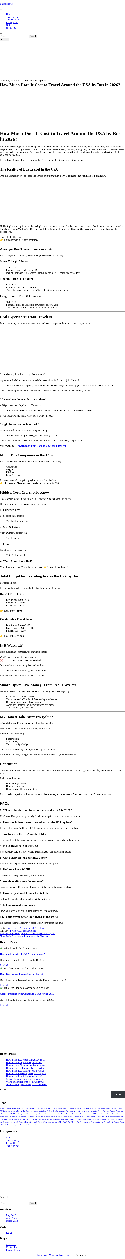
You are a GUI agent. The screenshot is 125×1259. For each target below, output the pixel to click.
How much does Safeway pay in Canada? (26, 1070)
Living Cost (12, 22)
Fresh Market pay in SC (54, 1116)
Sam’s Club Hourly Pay (71, 1122)
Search (33, 36)
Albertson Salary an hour (76, 1108)
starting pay (99, 1122)
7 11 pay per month (29, 1108)
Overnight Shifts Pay (91, 1119)
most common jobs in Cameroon (72, 1119)
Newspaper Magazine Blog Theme (54, 1255)
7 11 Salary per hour (44, 1108)
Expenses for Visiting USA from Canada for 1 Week (102, 1114)
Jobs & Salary (13, 19)
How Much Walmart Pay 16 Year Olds (27, 1119)
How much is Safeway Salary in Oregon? (26, 1073)
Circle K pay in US (20, 1114)
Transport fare (13, 17)
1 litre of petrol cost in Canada (10, 1108)
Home (9, 14)
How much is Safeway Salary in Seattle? (25, 1068)
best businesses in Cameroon (63, 1111)
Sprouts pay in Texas (87, 1122)
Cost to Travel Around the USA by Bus (25, 928)
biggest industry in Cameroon (84, 1111)
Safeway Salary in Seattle (45, 1122)
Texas (122, 1122)
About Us (11, 1244)
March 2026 (12, 1220)
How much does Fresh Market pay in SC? (26, 1059)
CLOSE (4, 39)
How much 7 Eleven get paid (97, 1116)
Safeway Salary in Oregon (26, 1122)
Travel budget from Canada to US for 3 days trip (41, 446)
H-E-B (84, 1116)
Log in (9, 1232)
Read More (5, 965)
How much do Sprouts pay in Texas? (24, 1062)
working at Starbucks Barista (28, 1125)
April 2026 (11, 1218)
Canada (112, 1111)
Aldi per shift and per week (95, 1108)
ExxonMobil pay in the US (36, 1116)
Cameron (106, 1111)
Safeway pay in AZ (10, 1122)
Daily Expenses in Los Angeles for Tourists (22, 974)
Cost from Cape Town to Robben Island (41, 1114)
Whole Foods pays (10, 1125)
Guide (9, 25)
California (98, 1111)
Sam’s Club (58, 1122)
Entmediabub (6, 3)
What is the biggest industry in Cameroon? (26, 1084)
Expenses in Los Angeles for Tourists (13, 1116)
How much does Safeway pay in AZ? (24, 1076)
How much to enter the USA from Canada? (22, 954)
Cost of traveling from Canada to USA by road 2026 (27, 993)
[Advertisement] (62, 106)
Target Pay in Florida (111, 1122)
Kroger (44, 1119)
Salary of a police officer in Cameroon (24, 1079)
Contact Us (11, 28)
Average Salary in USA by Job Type (17, 1111)
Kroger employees (53, 1119)
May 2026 (11, 1215)
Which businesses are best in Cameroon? (25, 1081)
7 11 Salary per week (59, 1108)
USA (1, 1125)
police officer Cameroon (108, 1119)
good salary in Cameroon (72, 1116)
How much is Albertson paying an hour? (25, 1065)
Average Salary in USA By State (41, 1111)
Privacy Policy (13, 1250)
